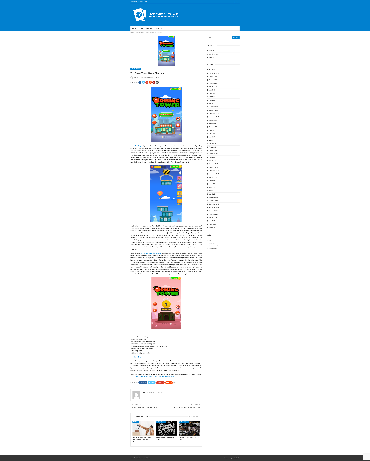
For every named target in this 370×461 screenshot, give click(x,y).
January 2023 (213, 76)
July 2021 (212, 130)
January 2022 (213, 110)
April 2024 (212, 70)
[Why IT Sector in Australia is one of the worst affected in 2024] (143, 428)
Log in (210, 240)
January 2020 (213, 167)
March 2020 (212, 160)
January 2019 (213, 201)
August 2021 (213, 127)
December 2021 (214, 113)
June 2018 (212, 224)
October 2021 (213, 120)
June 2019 (212, 184)
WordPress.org (213, 248)
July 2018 (212, 221)
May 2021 (212, 137)
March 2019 (212, 194)
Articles (149, 28)
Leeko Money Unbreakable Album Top (187, 407)
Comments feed (213, 246)
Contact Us (158, 28)
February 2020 (213, 164)
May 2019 (212, 187)
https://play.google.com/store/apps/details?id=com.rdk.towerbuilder (153, 376)
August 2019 (213, 177)
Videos (141, 28)
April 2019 (212, 190)
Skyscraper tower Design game (151, 253)
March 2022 (212, 103)
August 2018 (213, 217)
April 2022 (212, 100)
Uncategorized (135, 69)
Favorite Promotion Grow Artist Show (144, 407)
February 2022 (213, 107)
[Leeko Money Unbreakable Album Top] (166, 428)
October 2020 (213, 154)
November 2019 (214, 174)
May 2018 (212, 227)
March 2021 (212, 144)
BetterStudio (236, 458)
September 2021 (214, 123)
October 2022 (213, 80)
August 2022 (213, 86)
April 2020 (212, 157)
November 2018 (214, 207)
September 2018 (214, 214)
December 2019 (214, 170)
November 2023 (214, 73)
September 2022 (214, 83)
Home (134, 28)
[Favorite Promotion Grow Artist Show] (189, 428)
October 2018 (213, 211)
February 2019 (213, 197)
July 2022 (212, 90)
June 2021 (212, 133)
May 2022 (212, 97)
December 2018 (214, 204)
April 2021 (212, 140)
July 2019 (212, 180)
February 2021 (213, 147)
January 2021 (213, 150)
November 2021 (214, 117)
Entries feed (212, 243)
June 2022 (212, 93)
